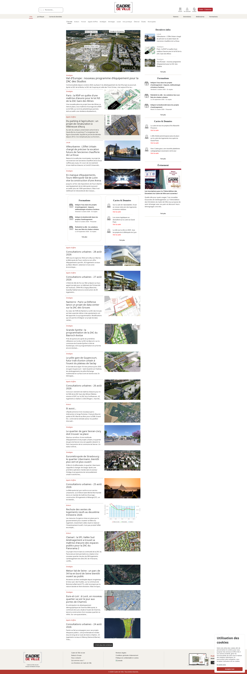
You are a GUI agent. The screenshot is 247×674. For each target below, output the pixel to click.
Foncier (83, 22)
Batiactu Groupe (76, 655)
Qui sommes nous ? (77, 660)
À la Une (69, 22)
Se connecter (187, 11)
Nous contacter (76, 658)
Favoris (180, 11)
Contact (194, 11)
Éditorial (136, 22)
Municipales (152, 22)
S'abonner (205, 9)
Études (143, 22)
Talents (175, 17)
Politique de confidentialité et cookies (127, 658)
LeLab (119, 22)
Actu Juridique (127, 22)
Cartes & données (55, 17)
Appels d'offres (93, 22)
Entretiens (187, 17)
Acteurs (76, 22)
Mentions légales (121, 653)
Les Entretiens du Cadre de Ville (81, 663)
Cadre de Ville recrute (78, 653)
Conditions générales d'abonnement (127, 655)
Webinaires (200, 17)
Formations (213, 17)
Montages (111, 22)
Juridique (40, 17)
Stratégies (103, 22)
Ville (30, 17)
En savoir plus (221, 665)
